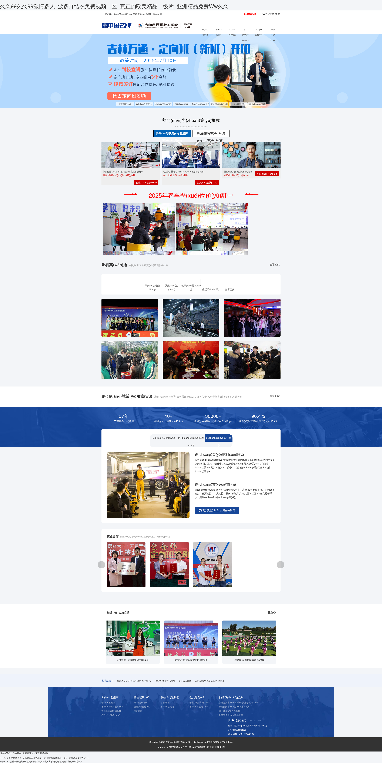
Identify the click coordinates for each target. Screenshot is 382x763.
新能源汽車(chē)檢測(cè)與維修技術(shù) (238, 702)
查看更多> (275, 264)
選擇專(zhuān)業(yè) (111, 710)
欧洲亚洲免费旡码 (18, 761)
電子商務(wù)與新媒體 (229, 710)
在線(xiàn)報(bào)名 (110, 714)
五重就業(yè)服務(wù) (163, 438)
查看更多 (230, 289)
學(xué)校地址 (108, 702)
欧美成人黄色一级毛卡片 (71, 761)
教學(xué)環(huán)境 (191, 287)
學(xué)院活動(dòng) (152, 287)
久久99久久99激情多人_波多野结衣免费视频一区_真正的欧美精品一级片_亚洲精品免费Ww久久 (114, 6)
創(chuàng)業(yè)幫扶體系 (218, 439)
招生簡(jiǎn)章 (140, 702)
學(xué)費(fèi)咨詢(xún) (112, 706)
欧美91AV (4, 761)
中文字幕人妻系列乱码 (48, 761)
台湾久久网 (32, 761)
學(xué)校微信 (167, 706)
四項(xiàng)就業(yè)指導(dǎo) (191, 439)
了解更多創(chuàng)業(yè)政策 (216, 510)
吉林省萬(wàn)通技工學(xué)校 (209, 680)
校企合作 (138, 710)
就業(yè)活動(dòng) (171, 287)
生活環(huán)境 (210, 289)
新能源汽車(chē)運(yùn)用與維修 (234, 706)
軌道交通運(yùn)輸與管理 (231, 714)
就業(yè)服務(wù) (142, 706)
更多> (272, 612)
